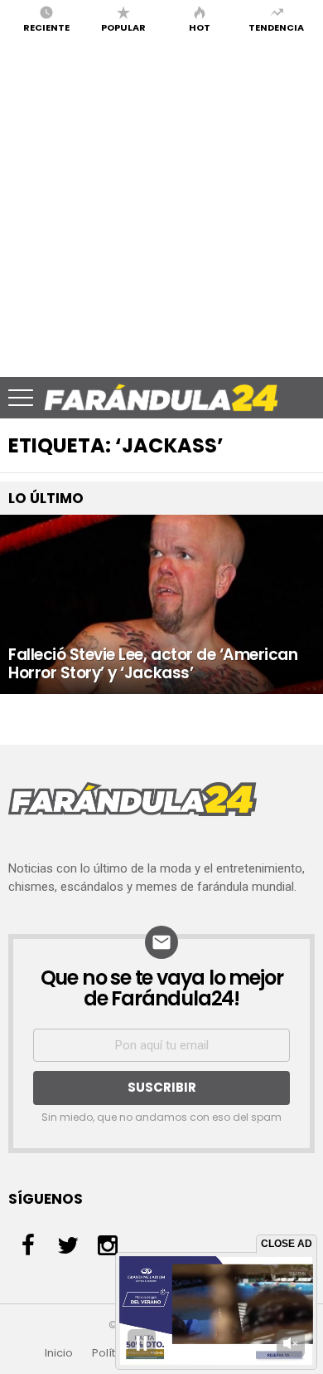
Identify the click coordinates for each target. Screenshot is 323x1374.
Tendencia (276, 26)
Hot (199, 26)
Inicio (59, 1353)
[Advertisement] (161, 207)
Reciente (46, 26)
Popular (123, 26)
